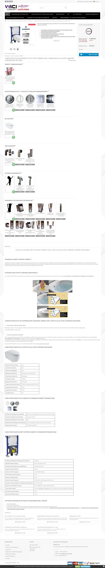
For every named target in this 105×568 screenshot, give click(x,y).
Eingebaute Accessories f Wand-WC (16, 527)
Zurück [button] (5, 34)
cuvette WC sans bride (44, 343)
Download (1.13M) (20, 533)
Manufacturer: (8, 55)
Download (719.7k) (85, 522)
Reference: (17, 55)
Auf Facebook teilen (10, 53)
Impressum (8, 549)
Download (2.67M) (52, 533)
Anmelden (89, 1)
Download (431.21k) (53, 522)
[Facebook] (6, 1)
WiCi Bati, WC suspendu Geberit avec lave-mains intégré (64, 508)
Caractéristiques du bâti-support (49, 35)
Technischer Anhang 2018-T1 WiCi (47, 527)
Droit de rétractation (10, 556)
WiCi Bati (41, 488)
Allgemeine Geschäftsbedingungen (14, 551)
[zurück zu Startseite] (5, 21)
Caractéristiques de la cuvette (49, 32)
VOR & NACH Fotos (75, 516)
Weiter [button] (34, 34)
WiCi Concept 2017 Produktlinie (15, 516)
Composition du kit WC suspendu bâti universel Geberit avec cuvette (56, 30)
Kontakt (7, 545)
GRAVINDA (13, 562)
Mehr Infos (56, 40)
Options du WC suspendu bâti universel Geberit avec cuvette (58, 37)
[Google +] (10, 1)
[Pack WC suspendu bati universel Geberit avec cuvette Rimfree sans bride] (11, 49)
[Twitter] (8, 1)
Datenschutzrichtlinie (11, 554)
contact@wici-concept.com (66, 553)
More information (85, 566)
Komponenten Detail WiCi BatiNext (48, 516)
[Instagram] (12, 1)
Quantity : (81, 49)
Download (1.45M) (20, 522)
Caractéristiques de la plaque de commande (52, 34)
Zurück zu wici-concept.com (12, 547)
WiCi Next (47, 488)
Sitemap (8, 558)
